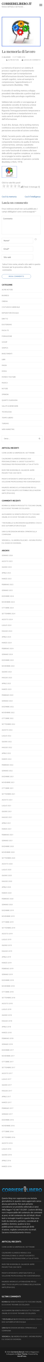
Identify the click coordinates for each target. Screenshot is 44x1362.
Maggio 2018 (7, 1021)
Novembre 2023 (8, 666)
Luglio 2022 (6, 736)
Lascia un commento (32, 60)
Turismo (5, 423)
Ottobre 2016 (7, 1131)
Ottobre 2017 (7, 1062)
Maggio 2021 (7, 817)
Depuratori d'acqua (10, 313)
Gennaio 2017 (7, 1114)
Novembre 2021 (8, 782)
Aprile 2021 (6, 823)
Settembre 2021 (8, 794)
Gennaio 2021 (7, 840)
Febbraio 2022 (7, 765)
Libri (3, 359)
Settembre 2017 (8, 1067)
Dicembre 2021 (8, 776)
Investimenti (7, 354)
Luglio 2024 (6, 625)
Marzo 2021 (6, 829)
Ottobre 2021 (7, 788)
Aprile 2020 (6, 887)
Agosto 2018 (7, 1003)
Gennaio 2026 (7, 555)
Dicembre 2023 (8, 660)
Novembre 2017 (8, 1056)
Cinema (5, 301)
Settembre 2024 (8, 614)
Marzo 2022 (6, 759)
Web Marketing (8, 429)
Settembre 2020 (8, 858)
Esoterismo (7, 325)
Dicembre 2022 (8, 707)
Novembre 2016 (8, 1126)
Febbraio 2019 (7, 969)
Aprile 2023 (6, 683)
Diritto (5, 319)
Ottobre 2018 (7, 992)
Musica (5, 383)
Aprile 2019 (6, 957)
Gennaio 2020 (7, 905)
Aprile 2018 (6, 1027)
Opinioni (5, 394)
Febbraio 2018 (7, 1038)
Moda (4, 371)
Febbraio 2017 (7, 1108)
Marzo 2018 (6, 1033)
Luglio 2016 (6, 1149)
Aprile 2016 (6, 1161)
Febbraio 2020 (7, 899)
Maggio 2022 (7, 747)
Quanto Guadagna (9, 400)
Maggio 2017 (7, 1091)
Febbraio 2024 (7, 648)
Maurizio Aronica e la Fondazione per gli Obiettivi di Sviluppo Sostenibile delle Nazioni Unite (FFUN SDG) (21, 490)
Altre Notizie (13, 60)
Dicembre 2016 (8, 1120)
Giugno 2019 (7, 945)
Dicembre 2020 (8, 846)
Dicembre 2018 (8, 980)
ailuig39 (7, 57)
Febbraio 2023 (7, 695)
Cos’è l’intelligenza (32, 197)
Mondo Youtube (9, 377)
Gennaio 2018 (7, 1044)
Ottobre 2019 (7, 922)
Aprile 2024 (6, 637)
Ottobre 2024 (7, 608)
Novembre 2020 (8, 852)
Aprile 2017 (6, 1097)
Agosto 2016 (7, 1143)
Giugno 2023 (7, 672)
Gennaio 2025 (7, 590)
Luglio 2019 (6, 939)
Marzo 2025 (6, 579)
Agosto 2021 (7, 800)
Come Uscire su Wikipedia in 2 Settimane (18, 453)
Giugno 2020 (7, 875)
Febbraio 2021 (7, 835)
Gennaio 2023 (7, 701)
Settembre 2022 (8, 724)
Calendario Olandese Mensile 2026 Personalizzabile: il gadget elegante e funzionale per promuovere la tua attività (20, 461)
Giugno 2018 (7, 1015)
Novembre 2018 (8, 986)
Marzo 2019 (6, 963)
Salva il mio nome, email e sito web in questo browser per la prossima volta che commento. (21, 267)
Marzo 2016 (6, 1166)
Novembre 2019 (8, 916)
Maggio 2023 (7, 678)
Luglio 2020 (6, 870)
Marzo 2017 (6, 1102)
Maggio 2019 (7, 951)
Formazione (7, 336)
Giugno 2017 (7, 1085)
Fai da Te (5, 330)
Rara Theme (22, 1354)
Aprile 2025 (6, 573)
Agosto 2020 (7, 864)
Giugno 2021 (7, 811)
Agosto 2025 (7, 561)
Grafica (5, 348)
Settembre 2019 (8, 928)
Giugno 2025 (7, 567)
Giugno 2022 (7, 742)
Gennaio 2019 (7, 974)
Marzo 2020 (6, 893)
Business (5, 295)
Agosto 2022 (7, 730)
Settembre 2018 (8, 998)
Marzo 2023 (6, 689)
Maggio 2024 (7, 631)
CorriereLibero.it (17, 3)
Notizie (5, 389)
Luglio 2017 (6, 1079)
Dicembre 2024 (8, 596)
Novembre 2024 (8, 602)
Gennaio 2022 (7, 771)
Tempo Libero (7, 418)
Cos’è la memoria (9, 197)
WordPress (21, 1356)
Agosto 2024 (7, 619)
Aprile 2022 (6, 753)
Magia (4, 365)
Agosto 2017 (7, 1073)
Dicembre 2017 (8, 1050)
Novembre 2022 (8, 712)
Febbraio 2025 (7, 584)
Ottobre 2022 (7, 718)
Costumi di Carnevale (11, 307)
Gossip (4, 342)
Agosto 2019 (7, 934)
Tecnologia (7, 412)
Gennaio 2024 (7, 654)
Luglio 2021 (6, 806)
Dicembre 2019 (8, 910)
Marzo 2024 (6, 643)
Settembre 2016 (8, 1137)
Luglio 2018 (6, 1009)
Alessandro (7, 514)
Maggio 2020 (7, 881)
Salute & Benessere (10, 406)
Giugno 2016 (7, 1155)
